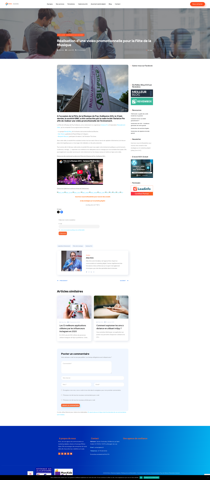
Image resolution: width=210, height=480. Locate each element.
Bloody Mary (67, 131)
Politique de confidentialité (128, 473)
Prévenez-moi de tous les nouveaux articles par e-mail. (79, 400)
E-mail (60, 223)
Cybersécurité (83, 4)
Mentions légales (115, 473)
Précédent (64, 280)
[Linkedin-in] (62, 454)
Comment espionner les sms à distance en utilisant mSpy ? (110, 327)
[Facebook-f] (59, 454)
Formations (71, 4)
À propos (50, 4)
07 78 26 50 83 (102, 451)
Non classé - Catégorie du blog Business (71, 35)
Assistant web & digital (98, 4)
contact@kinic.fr (99, 447)
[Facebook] (89, 272)
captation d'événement (64, 246)
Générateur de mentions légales (140, 128)
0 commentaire (81, 50)
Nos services (60, 4)
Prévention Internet (174, 473)
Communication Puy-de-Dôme (159, 473)
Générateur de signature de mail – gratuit (140, 132)
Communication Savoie (143, 473)
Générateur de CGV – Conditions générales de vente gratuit (140, 124)
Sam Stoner (61, 134)
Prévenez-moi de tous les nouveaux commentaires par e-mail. (81, 395)
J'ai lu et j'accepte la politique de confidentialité (72, 230)
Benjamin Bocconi (63, 136)
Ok (141, 477)
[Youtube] (71, 454)
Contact (117, 4)
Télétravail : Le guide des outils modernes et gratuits (139, 115)
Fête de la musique (78, 246)
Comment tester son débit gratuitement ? (138, 119)
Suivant (123, 280)
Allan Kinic (61, 50)
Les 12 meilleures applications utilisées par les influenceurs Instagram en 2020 (72, 328)
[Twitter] (86, 272)
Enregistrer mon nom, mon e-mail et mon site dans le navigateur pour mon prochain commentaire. (92, 390)
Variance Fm (104, 125)
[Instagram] (93, 272)
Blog (110, 4)
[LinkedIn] (91, 272)
